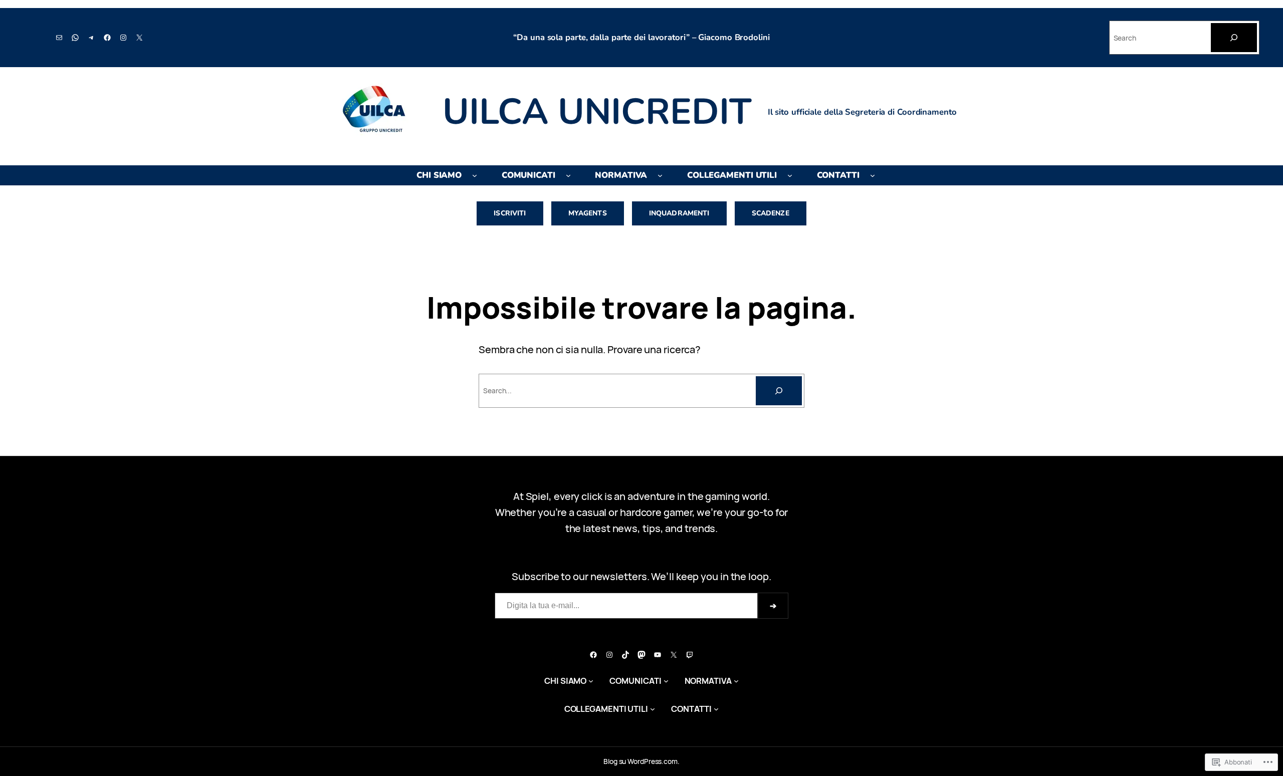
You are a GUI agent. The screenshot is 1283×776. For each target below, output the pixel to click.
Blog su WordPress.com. (641, 761)
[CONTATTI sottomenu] (872, 175)
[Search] (1234, 37)
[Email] (59, 38)
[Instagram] (123, 38)
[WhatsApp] (75, 38)
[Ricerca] (779, 390)
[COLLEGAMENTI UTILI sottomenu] (789, 175)
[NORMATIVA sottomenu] (660, 175)
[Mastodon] (641, 655)
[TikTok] (625, 655)
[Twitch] (690, 655)
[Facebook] (107, 38)
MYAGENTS (587, 213)
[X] (139, 38)
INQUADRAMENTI (679, 213)
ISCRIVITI (510, 213)
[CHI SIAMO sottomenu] (474, 175)
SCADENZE (770, 213)
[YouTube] (658, 655)
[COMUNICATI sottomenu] (568, 175)
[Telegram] (91, 38)
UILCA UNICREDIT (597, 112)
